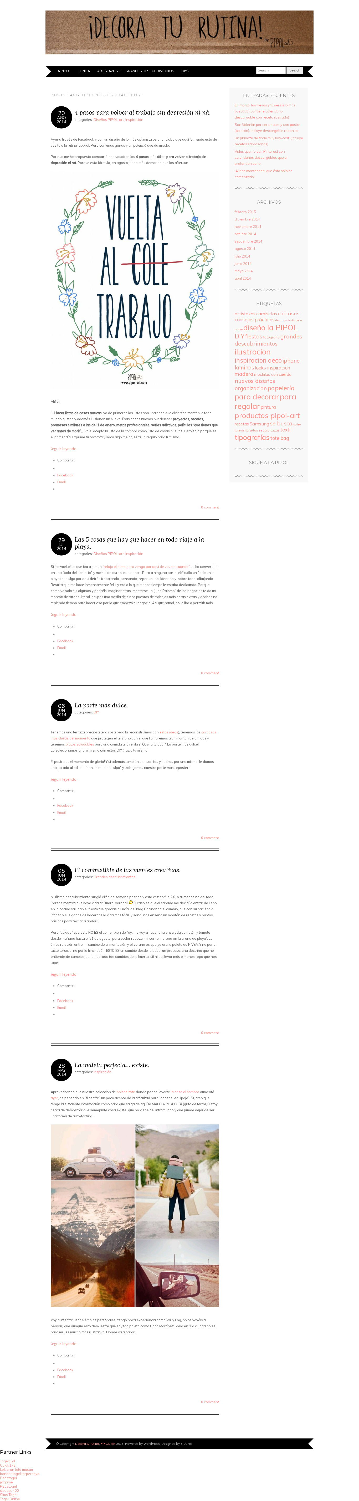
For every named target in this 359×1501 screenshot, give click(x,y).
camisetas (266, 313)
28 (61, 1065)
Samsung (259, 423)
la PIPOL (63, 71)
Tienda (84, 71)
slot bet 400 (9, 1490)
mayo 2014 (244, 271)
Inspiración (134, 119)
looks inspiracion (272, 368)
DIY (184, 71)
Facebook (65, 475)
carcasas (289, 313)
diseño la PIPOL (270, 327)
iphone (291, 360)
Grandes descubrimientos (149, 71)
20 (61, 112)
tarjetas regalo (257, 430)
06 (61, 705)
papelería (281, 388)
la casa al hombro (185, 1092)
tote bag (279, 438)
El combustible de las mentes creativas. (128, 870)
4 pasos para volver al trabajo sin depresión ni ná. (143, 112)
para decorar (257, 396)
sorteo (297, 424)
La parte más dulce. (101, 705)
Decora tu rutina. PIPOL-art (95, 1444)
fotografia (271, 337)
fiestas (253, 336)
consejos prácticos (255, 320)
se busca (281, 423)
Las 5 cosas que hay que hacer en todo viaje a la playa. (139, 543)
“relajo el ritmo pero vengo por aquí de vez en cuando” (146, 566)
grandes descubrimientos (268, 340)
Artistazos (107, 71)
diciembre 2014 (247, 219)
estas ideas (169, 732)
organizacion (251, 388)
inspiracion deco (258, 360)
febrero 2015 (245, 212)
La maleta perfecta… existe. (112, 1065)
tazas (275, 430)
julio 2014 (242, 256)
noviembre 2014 (248, 226)
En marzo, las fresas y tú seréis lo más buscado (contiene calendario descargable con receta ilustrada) (265, 111)
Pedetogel (8, 1478)
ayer (54, 1098)
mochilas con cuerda (272, 374)
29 (61, 539)
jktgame (6, 1482)
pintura (268, 407)
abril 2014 (243, 278)
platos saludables (80, 744)
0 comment (210, 507)
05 (61, 870)
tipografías (252, 437)
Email (61, 482)
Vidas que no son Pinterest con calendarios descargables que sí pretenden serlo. (261, 157)
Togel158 (7, 1461)
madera (244, 374)
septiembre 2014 (248, 241)
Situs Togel (8, 1495)
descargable (282, 320)
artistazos (245, 313)
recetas (242, 423)
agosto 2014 (245, 248)
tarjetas (239, 430)
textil (285, 430)
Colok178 (8, 1465)
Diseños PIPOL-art (109, 119)
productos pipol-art (267, 415)
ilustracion (253, 351)
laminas (244, 367)
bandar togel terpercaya (19, 1474)
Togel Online (10, 1499)
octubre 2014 (245, 234)
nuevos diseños (255, 380)
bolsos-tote (126, 1092)
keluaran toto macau (16, 1469)
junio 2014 (243, 263)
